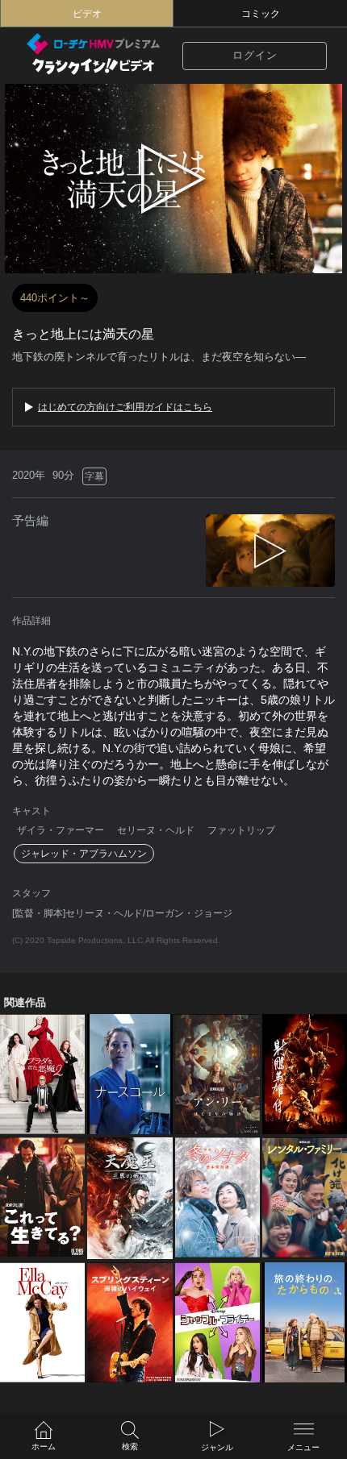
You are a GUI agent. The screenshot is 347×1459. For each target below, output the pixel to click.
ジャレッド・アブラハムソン (84, 853)
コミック (260, 13)
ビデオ (87, 13)
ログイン (255, 55)
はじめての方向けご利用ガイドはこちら (125, 407)
